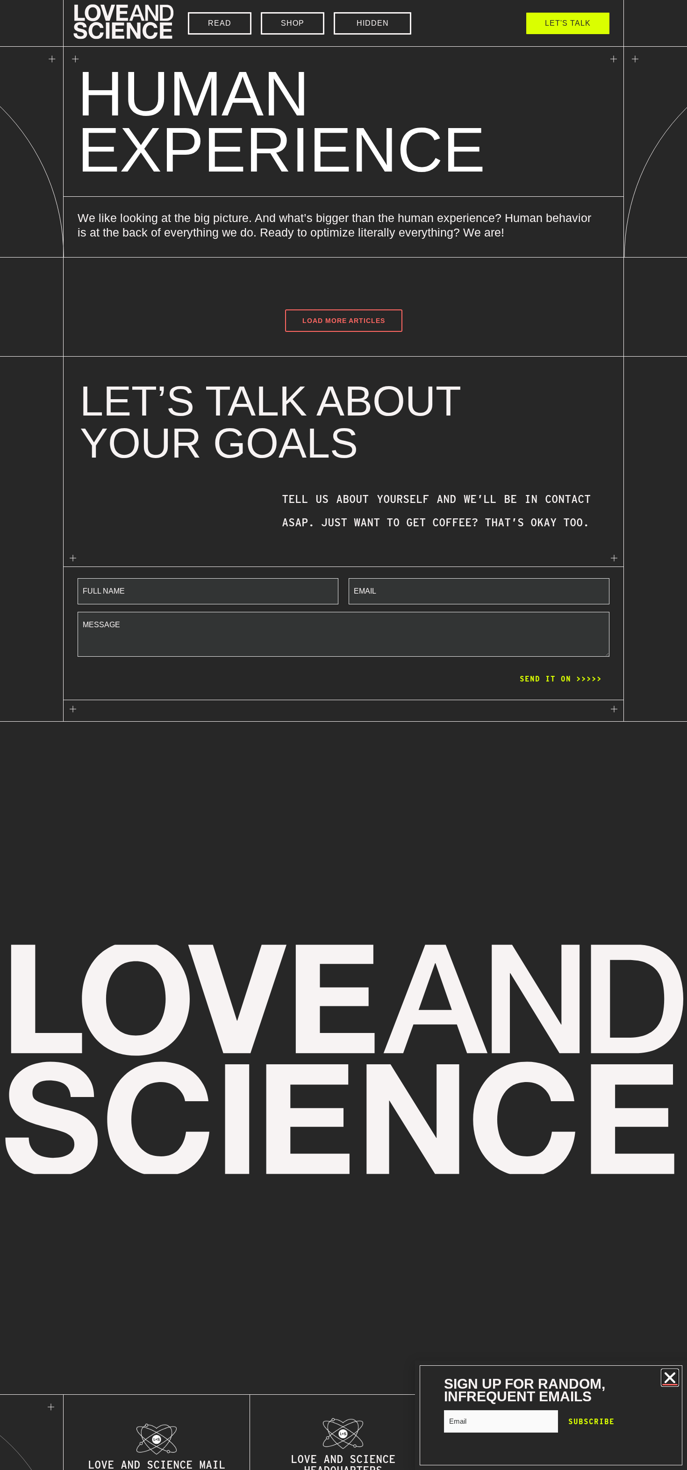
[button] (670, 1377)
